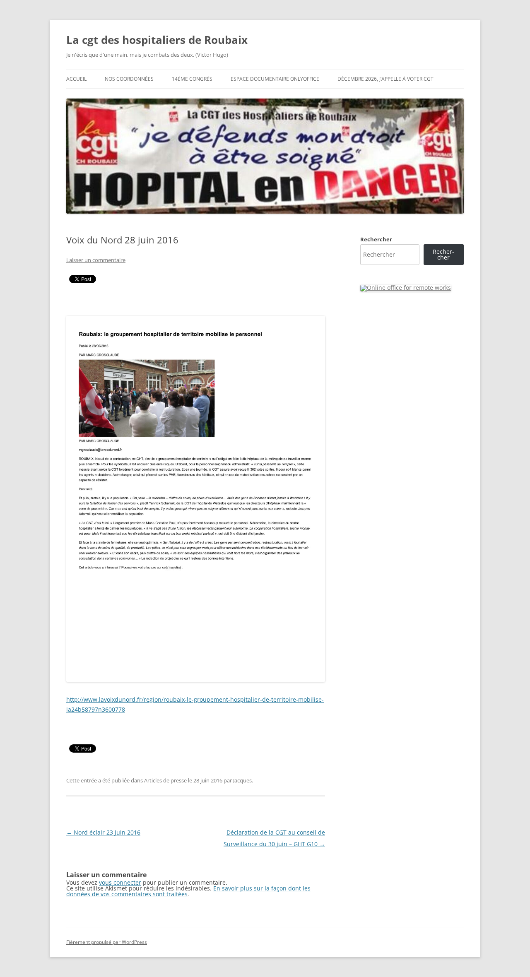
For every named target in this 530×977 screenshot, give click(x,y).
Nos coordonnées (129, 78)
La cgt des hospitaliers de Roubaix (157, 39)
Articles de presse (165, 780)
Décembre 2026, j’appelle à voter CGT (385, 78)
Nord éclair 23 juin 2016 (103, 832)
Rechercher (376, 239)
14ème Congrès (192, 78)
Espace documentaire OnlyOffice (275, 78)
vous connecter (120, 882)
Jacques (242, 780)
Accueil (76, 78)
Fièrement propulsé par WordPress (106, 942)
